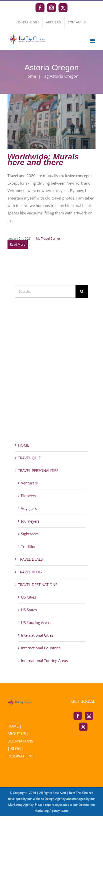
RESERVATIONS (20, 755)
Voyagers (29, 508)
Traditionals (31, 546)
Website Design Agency (49, 799)
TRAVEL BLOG (30, 571)
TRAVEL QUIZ (29, 457)
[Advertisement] (51, 379)
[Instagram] (89, 716)
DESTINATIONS (20, 740)
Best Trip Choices (81, 793)
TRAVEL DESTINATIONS (37, 584)
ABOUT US (17, 733)
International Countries (40, 647)
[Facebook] (78, 716)
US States (29, 609)
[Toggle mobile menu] (93, 40)
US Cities (28, 597)
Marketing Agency (21, 805)
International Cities (37, 635)
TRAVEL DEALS (30, 559)
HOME (23, 445)
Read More (17, 244)
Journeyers (30, 521)
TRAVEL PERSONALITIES (38, 470)
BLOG (15, 748)
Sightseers (29, 533)
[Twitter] (83, 727)
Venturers (29, 482)
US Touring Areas (35, 622)
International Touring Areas (44, 660)
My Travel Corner (48, 238)
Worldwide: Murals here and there (52, 117)
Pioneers (28, 495)
